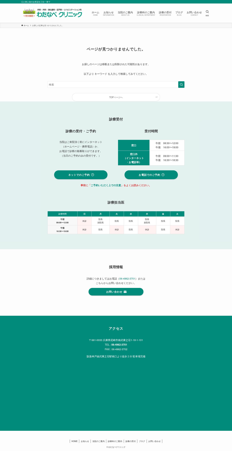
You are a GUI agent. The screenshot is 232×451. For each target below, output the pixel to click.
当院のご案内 (98, 441)
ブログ (142, 441)
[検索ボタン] (207, 13)
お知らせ (85, 441)
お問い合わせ (154, 441)
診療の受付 (130, 441)
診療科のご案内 (115, 441)
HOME (74, 441)
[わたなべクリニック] (52, 13)
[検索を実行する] (181, 84)
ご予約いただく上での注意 (106, 185)
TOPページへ (116, 97)
